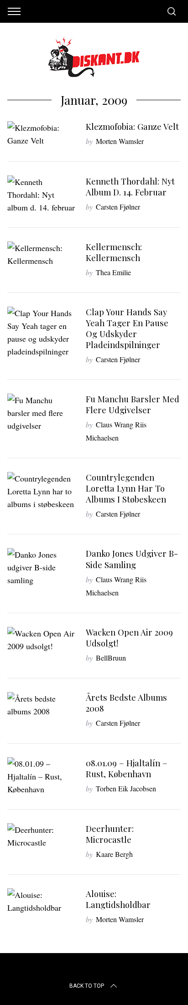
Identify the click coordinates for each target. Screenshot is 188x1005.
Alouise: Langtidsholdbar (118, 899)
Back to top (86, 986)
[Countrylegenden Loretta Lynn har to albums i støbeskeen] (42, 491)
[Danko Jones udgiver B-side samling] (42, 567)
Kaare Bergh (114, 854)
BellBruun (111, 657)
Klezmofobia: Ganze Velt (132, 126)
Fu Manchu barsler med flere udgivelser (132, 404)
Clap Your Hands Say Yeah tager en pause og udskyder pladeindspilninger (127, 328)
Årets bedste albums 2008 (126, 703)
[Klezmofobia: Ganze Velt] (42, 134)
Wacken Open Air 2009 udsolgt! (129, 637)
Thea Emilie (113, 272)
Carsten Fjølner (118, 206)
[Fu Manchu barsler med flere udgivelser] (42, 413)
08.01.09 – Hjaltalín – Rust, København (126, 768)
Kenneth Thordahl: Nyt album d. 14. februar (130, 186)
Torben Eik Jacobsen (126, 788)
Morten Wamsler (120, 141)
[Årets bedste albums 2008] (42, 705)
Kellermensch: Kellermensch (114, 252)
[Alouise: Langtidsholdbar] (42, 901)
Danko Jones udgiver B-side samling (132, 559)
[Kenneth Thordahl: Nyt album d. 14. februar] (42, 194)
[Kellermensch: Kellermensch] (42, 254)
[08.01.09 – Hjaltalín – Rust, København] (42, 776)
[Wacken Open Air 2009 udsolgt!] (42, 639)
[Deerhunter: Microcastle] (42, 836)
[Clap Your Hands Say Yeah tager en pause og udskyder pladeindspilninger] (42, 332)
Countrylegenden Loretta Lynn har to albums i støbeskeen (126, 488)
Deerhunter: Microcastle (110, 834)
